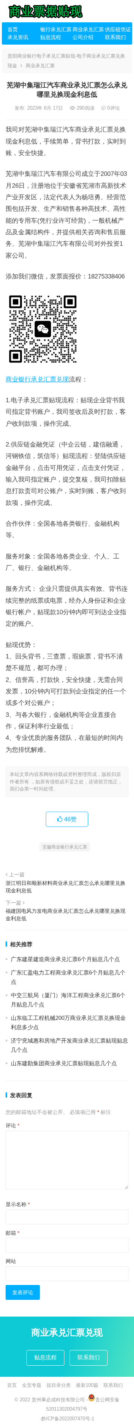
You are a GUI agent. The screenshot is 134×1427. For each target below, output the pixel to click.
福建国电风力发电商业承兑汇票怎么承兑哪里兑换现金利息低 (65, 914)
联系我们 (115, 37)
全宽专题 (31, 1385)
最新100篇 (87, 1385)
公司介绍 (83, 37)
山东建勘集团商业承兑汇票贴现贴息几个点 (64, 1063)
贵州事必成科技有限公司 (58, 1399)
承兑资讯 (17, 37)
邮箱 (12, 1233)
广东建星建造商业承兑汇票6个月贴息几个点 (65, 959)
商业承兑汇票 (86, 29)
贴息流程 (50, 37)
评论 (12, 1125)
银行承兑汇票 (53, 29)
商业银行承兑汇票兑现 (37, 379)
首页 (12, 29)
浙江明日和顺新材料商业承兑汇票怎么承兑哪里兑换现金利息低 (65, 886)
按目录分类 (59, 1385)
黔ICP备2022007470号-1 (67, 1418)
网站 (11, 1261)
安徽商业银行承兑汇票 (64, 847)
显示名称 (18, 1204)
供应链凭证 (118, 29)
